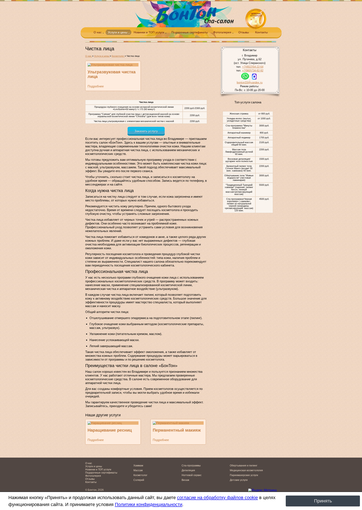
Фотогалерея (222, 32)
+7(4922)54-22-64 (252, 66)
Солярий (138, 480)
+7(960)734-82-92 (252, 70)
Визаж (185, 480)
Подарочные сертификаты (189, 32)
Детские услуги (239, 480)
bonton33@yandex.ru (249, 82)
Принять (323, 501)
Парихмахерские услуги (244, 475)
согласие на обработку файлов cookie (217, 497)
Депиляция (188, 470)
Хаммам (138, 465)
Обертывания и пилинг (243, 465)
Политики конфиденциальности (148, 504)
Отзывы (243, 32)
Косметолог (140, 475)
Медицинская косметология (246, 470)
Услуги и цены (117, 32)
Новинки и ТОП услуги (149, 32)
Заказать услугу (146, 131)
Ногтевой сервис (192, 475)
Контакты (261, 32)
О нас (98, 32)
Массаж (138, 470)
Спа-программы (191, 465)
